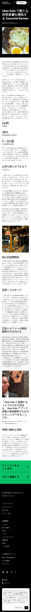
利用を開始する (21, 2)
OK (26, 607)
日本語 (6, 580)
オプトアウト (18, 607)
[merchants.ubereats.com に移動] (6, 2)
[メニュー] (28, 2)
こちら (9, 602)
